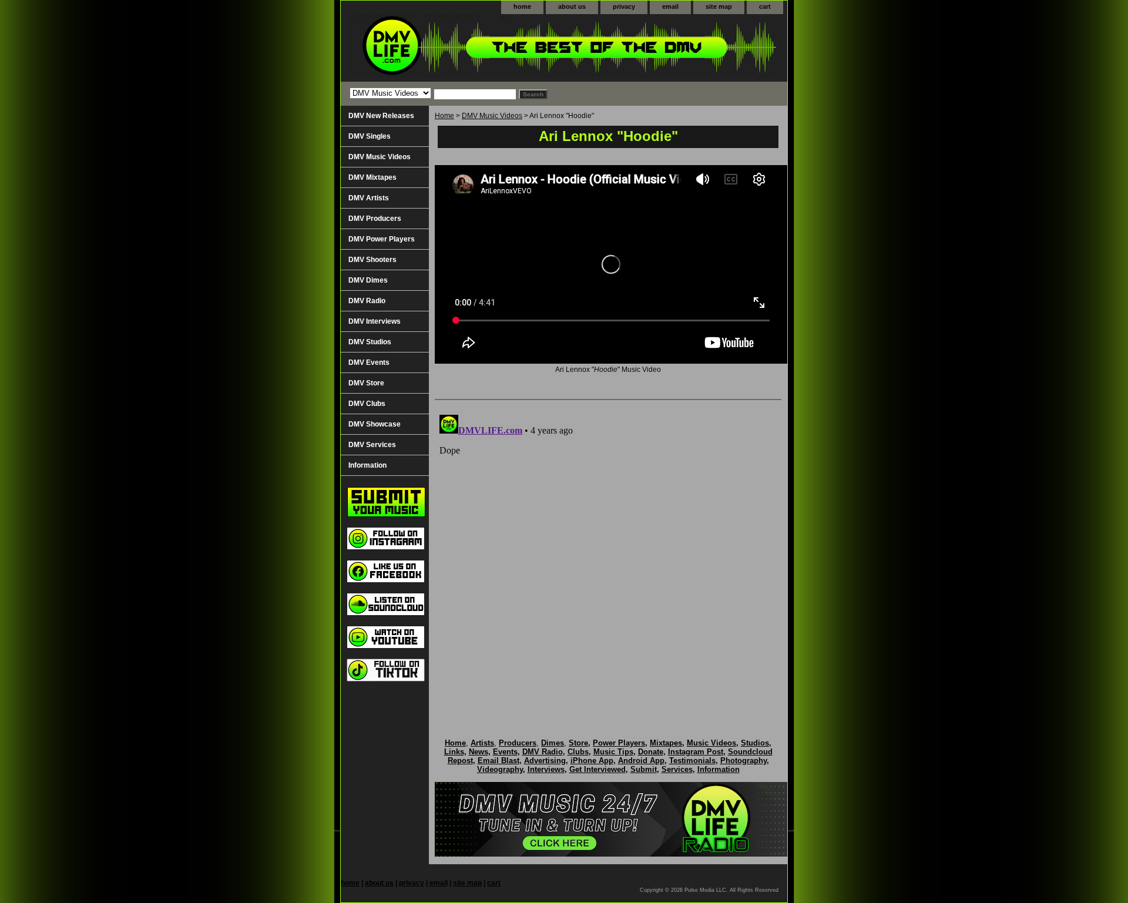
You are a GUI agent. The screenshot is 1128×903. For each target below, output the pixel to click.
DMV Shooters (372, 260)
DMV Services (372, 445)
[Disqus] (608, 557)
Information (367, 465)
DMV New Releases (381, 116)
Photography (743, 760)
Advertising (545, 760)
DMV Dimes (368, 280)
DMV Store (366, 383)
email (670, 6)
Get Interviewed (597, 769)
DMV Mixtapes (372, 177)
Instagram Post (695, 751)
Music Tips (613, 751)
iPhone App (591, 760)
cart (765, 6)
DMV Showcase (374, 424)
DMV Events (369, 362)
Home (444, 116)
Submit (643, 769)
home (522, 6)
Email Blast (498, 760)
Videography (500, 769)
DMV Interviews (374, 321)
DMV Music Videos (492, 116)
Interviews (546, 769)
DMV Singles (369, 136)
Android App (641, 760)
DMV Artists (368, 198)
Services (677, 769)
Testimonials (692, 760)
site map (719, 6)
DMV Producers (374, 218)
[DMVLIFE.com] (487, 48)
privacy (624, 6)
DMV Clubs (366, 404)
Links (454, 751)
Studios (755, 742)
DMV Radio (366, 301)
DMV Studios (369, 342)
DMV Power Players (381, 239)
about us (572, 6)
